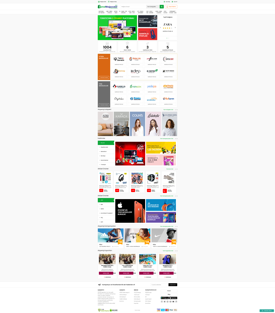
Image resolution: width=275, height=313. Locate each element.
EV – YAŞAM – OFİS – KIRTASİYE (123, 12)
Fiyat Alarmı (172, 6)
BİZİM (102, 209)
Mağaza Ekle (103, 1)
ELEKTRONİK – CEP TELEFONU (101, 12)
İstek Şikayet (123, 297)
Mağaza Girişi (113, 1)
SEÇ (101, 217)
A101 (101, 200)
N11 (145, 297)
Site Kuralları (137, 297)
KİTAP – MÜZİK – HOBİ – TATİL (132, 12)
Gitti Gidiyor (148, 301)
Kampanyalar (137, 301)
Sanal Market (104, 160)
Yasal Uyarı (136, 294)
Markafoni (103, 151)
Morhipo (102, 156)
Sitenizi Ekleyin (123, 294)
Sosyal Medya (137, 292)
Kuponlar (136, 303)
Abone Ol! (172, 284)
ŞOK (101, 222)
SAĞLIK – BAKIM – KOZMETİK (158, 12)
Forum (169, 291)
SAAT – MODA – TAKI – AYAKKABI (149, 12)
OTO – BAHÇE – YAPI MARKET (140, 12)
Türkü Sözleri (137, 310)
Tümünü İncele (104, 77)
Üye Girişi (168, 1)
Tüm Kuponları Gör (168, 251)
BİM (101, 204)
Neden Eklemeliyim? (125, 292)
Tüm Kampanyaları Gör (166, 138)
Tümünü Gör (169, 169)
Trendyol (103, 164)
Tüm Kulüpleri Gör (168, 109)
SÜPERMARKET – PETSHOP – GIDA (172, 12)
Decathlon (147, 303)
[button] (160, 27)
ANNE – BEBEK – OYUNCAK (109, 12)
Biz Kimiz (122, 301)
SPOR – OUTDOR (165, 12)
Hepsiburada (104, 147)
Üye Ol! (175, 1)
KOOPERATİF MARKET (106, 213)
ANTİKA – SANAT (116, 12)
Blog (169, 294)
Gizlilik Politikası (123, 299)
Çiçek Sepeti (148, 299)
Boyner (102, 143)
